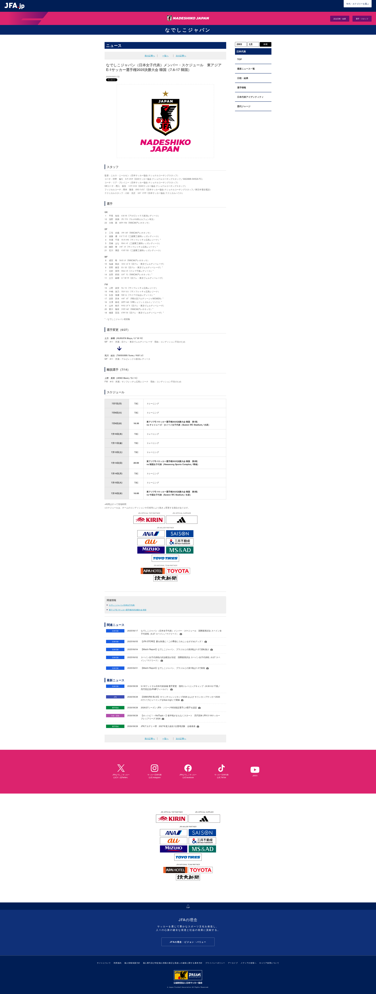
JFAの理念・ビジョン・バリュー (188, 941)
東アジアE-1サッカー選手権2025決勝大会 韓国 (127, 609)
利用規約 (118, 963)
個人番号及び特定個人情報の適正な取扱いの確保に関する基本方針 (173, 963)
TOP (239, 59)
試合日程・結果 (340, 18)
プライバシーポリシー (215, 963)
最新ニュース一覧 (246, 68)
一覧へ (165, 55)
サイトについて (104, 963)
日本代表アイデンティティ (250, 96)
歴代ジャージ (243, 106)
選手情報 (241, 87)
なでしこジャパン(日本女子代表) (122, 605)
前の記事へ (150, 55)
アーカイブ (233, 963)
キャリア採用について (269, 963)
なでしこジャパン (188, 29)
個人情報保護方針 (132, 963)
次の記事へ (181, 55)
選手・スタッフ (362, 18)
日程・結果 (242, 78)
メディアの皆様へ (248, 963)
